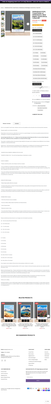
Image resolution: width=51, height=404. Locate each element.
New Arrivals (31, 354)
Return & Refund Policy (5, 377)
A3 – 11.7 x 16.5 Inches (37, 39)
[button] (28, 24)
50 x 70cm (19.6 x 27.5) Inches (39, 75)
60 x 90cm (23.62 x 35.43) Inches (40, 78)
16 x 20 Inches (36, 62)
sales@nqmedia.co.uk (8, 349)
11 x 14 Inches (43, 56)
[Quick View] (11, 321)
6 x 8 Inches (43, 52)
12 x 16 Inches (36, 59)
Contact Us (47, 357)
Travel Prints (40, 110)
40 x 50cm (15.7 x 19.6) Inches (39, 72)
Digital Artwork (31, 355)
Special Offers (31, 363)
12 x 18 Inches (44, 59)
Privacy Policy (3, 371)
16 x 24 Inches (44, 62)
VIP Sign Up (31, 365)
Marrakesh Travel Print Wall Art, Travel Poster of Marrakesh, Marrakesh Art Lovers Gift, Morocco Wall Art (42, 325)
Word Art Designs (32, 357)
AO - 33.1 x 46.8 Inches (37, 49)
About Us (46, 352)
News (46, 359)
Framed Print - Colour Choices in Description (41, 87)
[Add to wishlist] (6, 321)
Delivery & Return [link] (45, 90)
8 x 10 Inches (35, 56)
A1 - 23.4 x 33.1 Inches (37, 46)
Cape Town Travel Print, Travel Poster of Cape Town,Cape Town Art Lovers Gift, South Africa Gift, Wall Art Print (25, 325)
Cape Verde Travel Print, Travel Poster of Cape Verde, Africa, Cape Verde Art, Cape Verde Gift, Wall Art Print (8, 325)
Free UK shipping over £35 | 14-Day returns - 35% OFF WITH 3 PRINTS (25, 2)
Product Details (7, 123)
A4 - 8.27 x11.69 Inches (37, 36)
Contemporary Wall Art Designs (35, 361)
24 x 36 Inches (44, 65)
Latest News (47, 354)
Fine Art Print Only (37, 84)
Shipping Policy (4, 375)
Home (2, 7)
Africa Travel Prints (41, 105)
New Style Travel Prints (42, 108)
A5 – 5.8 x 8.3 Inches (37, 33)
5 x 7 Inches (35, 52)
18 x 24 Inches (36, 65)
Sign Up (38, 380)
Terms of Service (4, 373)
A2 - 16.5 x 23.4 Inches (37, 43)
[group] (17, 23)
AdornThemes (4, 389)
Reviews (17, 123)
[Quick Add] (9, 321)
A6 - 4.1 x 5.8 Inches (37, 30)
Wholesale (47, 355)
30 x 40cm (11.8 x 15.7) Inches (39, 68)
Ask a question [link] (37, 92)
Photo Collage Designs (33, 359)
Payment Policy (4, 379)
